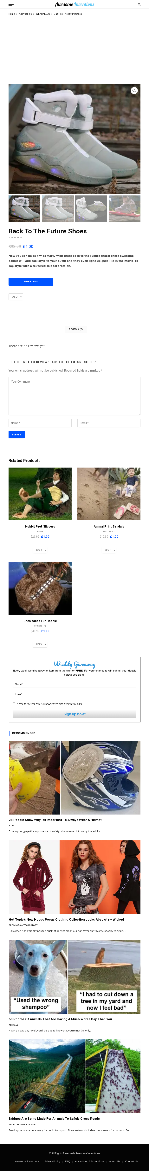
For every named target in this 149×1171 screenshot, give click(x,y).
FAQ (67, 1161)
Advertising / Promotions (89, 1161)
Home (12, 14)
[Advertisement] (74, 49)
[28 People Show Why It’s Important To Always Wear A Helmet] (74, 778)
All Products (25, 14)
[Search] (138, 4)
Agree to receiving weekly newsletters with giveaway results (49, 704)
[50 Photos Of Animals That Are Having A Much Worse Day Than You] (74, 977)
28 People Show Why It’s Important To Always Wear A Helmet (55, 820)
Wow (11, 826)
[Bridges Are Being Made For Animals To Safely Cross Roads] (74, 1076)
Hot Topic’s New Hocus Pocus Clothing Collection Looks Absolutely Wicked (66, 919)
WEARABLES (43, 14)
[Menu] (11, 4)
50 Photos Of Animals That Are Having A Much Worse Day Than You (60, 1019)
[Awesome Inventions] (74, 4)
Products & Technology (23, 925)
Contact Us (131, 1161)
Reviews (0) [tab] (76, 329)
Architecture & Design (22, 1125)
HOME (40, 532)
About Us (114, 1161)
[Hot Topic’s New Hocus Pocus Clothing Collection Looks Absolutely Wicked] (74, 877)
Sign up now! (75, 714)
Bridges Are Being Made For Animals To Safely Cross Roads (54, 1118)
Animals (13, 1025)
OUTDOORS (109, 532)
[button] (134, 90)
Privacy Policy (52, 1161)
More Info (31, 281)
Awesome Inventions (27, 1161)
